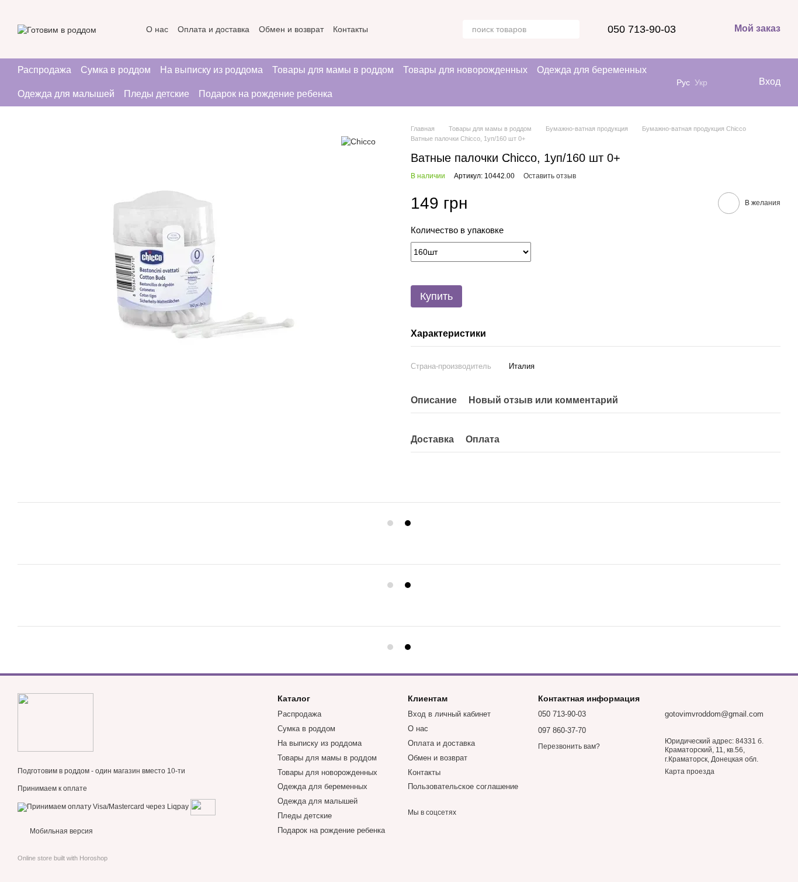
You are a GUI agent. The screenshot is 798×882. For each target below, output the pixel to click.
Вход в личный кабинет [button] (449, 714)
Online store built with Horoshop (62, 858)
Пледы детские (156, 94)
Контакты (350, 29)
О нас (157, 29)
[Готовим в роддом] (55, 722)
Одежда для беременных (592, 70)
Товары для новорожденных (465, 70)
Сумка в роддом (116, 70)
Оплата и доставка (213, 29)
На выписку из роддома (211, 70)
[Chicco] (358, 141)
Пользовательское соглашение (463, 786)
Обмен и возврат (291, 29)
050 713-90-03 (642, 29)
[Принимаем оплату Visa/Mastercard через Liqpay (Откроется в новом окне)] (103, 807)
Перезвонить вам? (569, 746)
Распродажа (44, 70)
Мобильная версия (60, 831)
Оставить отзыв (549, 176)
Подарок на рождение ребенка (265, 94)
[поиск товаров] (570, 29)
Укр (701, 82)
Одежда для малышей (66, 94)
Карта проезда (689, 771)
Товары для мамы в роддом (333, 70)
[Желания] (725, 82)
